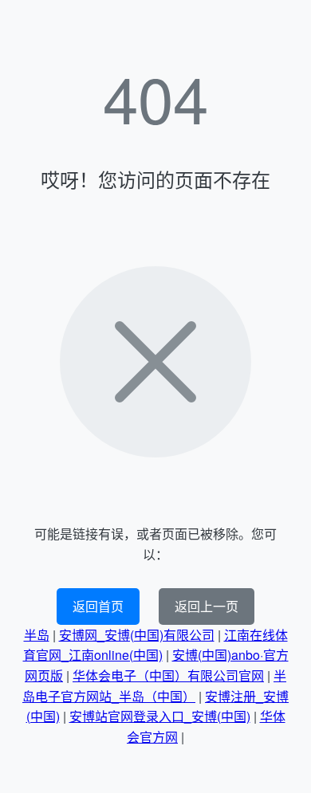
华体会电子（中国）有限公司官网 (168, 675)
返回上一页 (206, 606)
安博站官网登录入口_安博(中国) (159, 716)
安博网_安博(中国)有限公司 (137, 635)
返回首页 (98, 606)
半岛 (36, 635)
